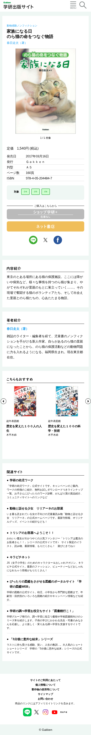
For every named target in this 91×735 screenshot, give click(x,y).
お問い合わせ (45, 698)
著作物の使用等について (45, 689)
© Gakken (45, 729)
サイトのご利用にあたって (45, 680)
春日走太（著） (17, 42)
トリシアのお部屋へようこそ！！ (32, 532)
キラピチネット (20, 557)
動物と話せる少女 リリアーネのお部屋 (36, 508)
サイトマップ (45, 694)
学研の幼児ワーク (21, 480)
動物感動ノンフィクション (22, 25)
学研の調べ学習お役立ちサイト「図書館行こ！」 (42, 611)
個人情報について (45, 684)
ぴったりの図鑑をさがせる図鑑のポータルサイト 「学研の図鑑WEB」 (46, 584)
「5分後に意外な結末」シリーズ (31, 639)
